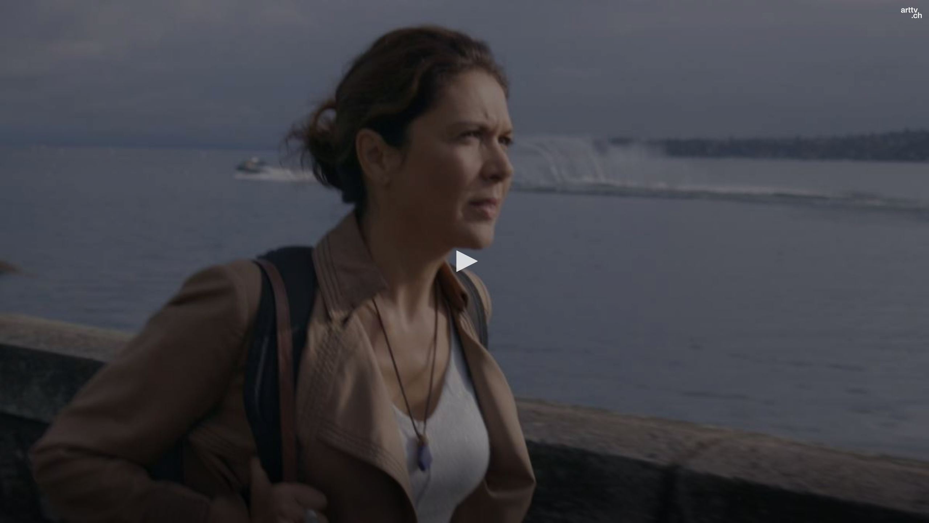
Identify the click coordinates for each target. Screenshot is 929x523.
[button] (464, 261)
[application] (464, 261)
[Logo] (911, 12)
